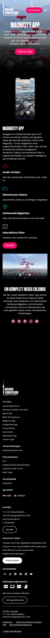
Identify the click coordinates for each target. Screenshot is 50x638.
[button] (13, 321)
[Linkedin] (26, 574)
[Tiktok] (10, 574)
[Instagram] (5, 574)
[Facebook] (15, 574)
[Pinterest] (20, 574)
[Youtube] (31, 574)
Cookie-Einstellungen (12, 631)
